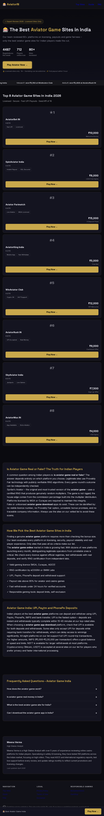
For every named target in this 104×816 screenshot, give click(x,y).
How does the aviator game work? (52, 689)
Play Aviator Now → (17, 65)
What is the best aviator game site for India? (52, 705)
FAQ (99, 4)
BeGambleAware (77, 791)
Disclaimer (41, 798)
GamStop (74, 794)
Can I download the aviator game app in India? (52, 713)
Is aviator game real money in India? (52, 697)
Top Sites (80, 4)
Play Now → (52, 142)
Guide (91, 4)
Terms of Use (42, 794)
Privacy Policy (42, 791)
